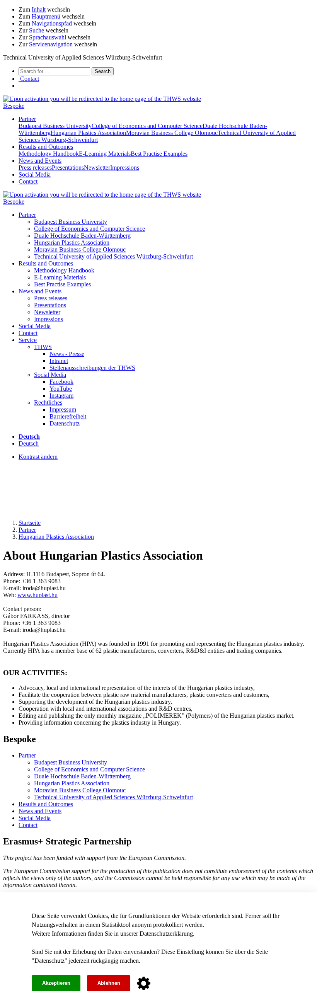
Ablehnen (108, 983)
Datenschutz (49, 960)
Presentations (68, 167)
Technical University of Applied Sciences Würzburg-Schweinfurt (113, 256)
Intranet (58, 360)
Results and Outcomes (46, 146)
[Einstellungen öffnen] (143, 983)
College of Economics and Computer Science (147, 126)
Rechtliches (48, 402)
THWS (43, 347)
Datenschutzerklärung (166, 933)
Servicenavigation (51, 44)
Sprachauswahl (47, 37)
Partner (27, 119)
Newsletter (97, 167)
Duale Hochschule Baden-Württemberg (82, 235)
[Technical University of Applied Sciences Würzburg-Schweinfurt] (102, 98)
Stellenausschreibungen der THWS (92, 367)
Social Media (35, 174)
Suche (36, 30)
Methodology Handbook (49, 153)
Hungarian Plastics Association (88, 132)
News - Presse (66, 354)
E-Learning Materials (105, 153)
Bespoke (13, 105)
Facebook (61, 381)
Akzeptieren (56, 983)
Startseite (30, 522)
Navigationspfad (52, 23)
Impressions (124, 167)
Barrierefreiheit (67, 416)
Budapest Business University (55, 126)
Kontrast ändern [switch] (38, 456)
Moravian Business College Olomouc (172, 132)
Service (28, 340)
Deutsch (29, 443)
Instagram (61, 395)
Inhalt (39, 9)
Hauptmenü (46, 16)
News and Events (40, 160)
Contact (28, 181)
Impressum (62, 409)
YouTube (60, 388)
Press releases (35, 167)
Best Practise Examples (159, 153)
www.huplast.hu (37, 595)
